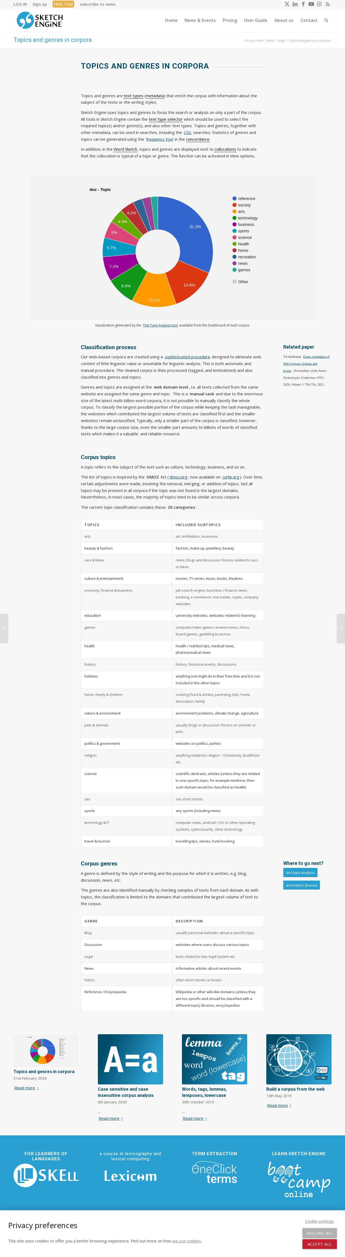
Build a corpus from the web (295, 1089)
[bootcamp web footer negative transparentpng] (299, 1179)
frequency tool (159, 139)
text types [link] (133, 95)
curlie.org (230, 477)
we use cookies (186, 1240)
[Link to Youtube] (311, 4)
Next (323, 1068)
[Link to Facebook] (303, 4)
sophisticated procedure (187, 356)
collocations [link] (225, 149)
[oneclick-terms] (215, 1172)
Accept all (320, 1244)
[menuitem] (21, 4)
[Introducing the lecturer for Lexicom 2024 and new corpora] (341, 628)
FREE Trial (63, 4)
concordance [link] (197, 139)
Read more (24, 1087)
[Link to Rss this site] (327, 4)
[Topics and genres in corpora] (46, 1050)
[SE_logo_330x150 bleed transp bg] (39, 20)
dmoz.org (178, 477)
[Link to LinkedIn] (295, 4)
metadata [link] (155, 95)
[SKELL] (46, 1175)
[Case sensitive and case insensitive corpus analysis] (130, 1059)
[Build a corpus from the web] (299, 1059)
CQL (188, 132)
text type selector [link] (166, 119)
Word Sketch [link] (125, 149)
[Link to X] (287, 4)
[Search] (326, 20)
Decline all (320, 1233)
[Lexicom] (130, 1176)
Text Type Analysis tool (160, 325)
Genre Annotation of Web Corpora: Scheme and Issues (306, 363)
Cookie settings (319, 1221)
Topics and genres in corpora (52, 39)
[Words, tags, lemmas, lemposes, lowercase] (214, 1059)
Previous (21, 1068)
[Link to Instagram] (319, 4)
